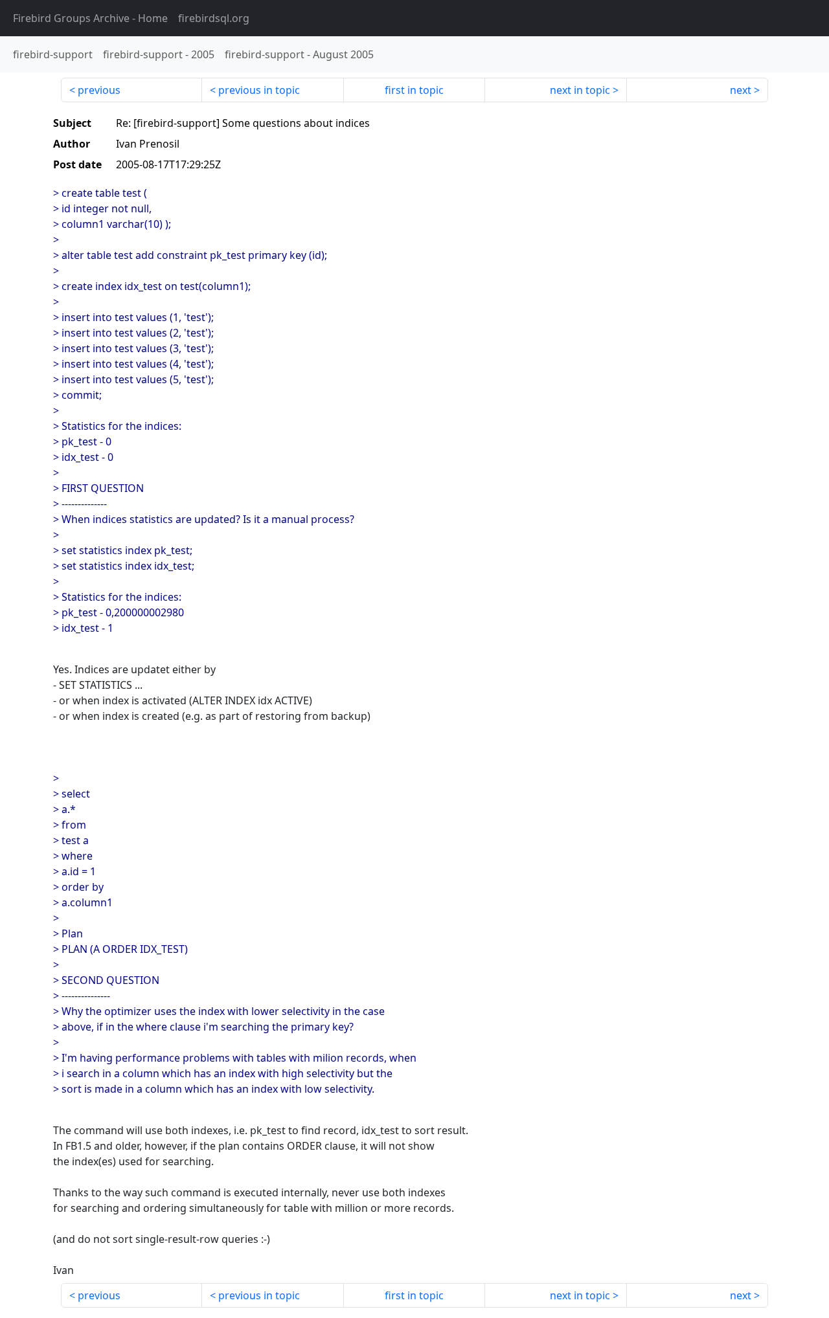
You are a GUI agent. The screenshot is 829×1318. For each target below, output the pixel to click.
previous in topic (259, 90)
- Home (90, 18)
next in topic (580, 90)
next (740, 90)
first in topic (414, 90)
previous (99, 90)
